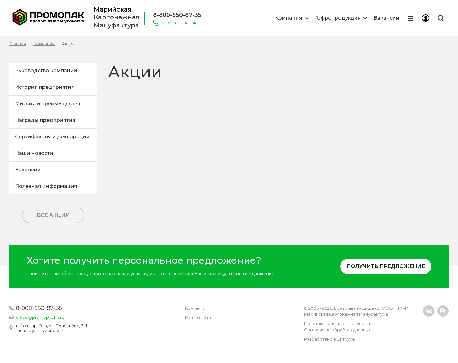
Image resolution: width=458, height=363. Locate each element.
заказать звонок (179, 22)
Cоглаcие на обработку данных (337, 329)
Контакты (195, 308)
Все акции (53, 215)
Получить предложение (385, 266)
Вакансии (386, 18)
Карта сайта (198, 317)
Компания (288, 18)
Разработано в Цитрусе (329, 339)
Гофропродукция (338, 18)
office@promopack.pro (40, 317)
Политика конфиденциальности (337, 323)
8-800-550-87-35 (177, 15)
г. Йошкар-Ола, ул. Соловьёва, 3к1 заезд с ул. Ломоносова (51, 328)
